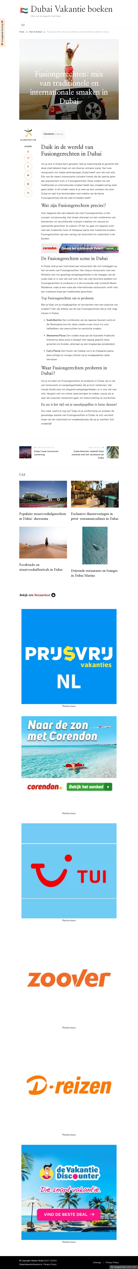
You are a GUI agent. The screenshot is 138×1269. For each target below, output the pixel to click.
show (59, 134)
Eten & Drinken (69, 65)
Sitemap (97, 1262)
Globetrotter (28, 140)
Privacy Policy (49, 1264)
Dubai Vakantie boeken (72, 9)
